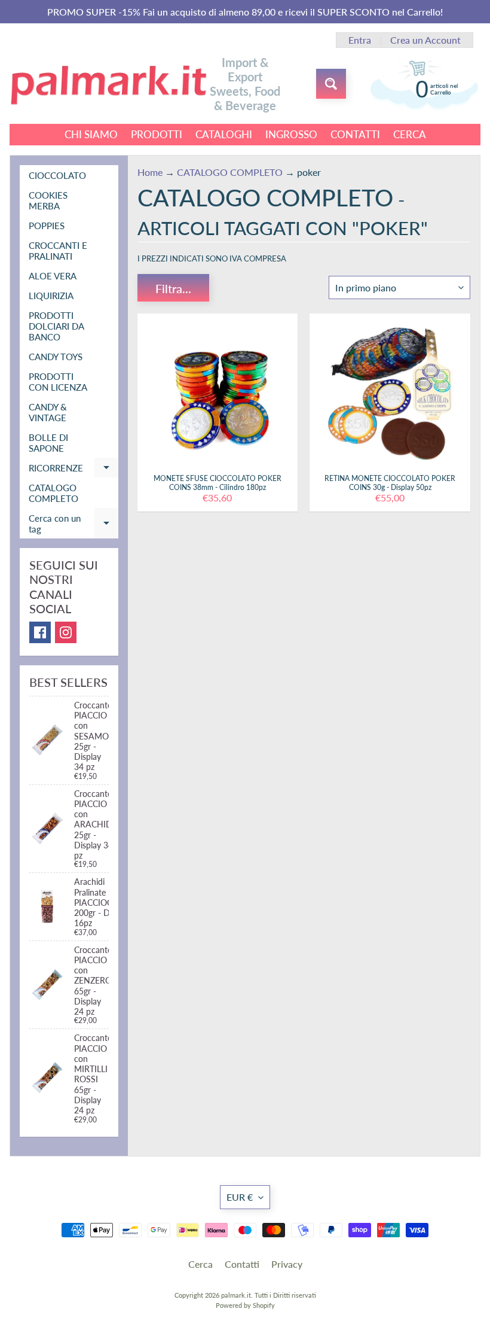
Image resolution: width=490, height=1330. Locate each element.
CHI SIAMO (91, 134)
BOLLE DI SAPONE (48, 443)
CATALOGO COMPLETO (53, 493)
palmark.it (236, 1295)
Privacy (286, 1264)
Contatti (242, 1264)
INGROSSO (291, 134)
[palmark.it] (108, 84)
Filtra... (173, 288)
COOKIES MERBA (48, 200)
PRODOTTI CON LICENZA (58, 381)
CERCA (409, 134)
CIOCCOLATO (57, 175)
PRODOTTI (156, 134)
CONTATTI (355, 134)
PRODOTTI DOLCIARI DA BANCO (56, 326)
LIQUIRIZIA (51, 295)
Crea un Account (425, 40)
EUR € (239, 1197)
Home (150, 172)
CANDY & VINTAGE (48, 412)
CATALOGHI (223, 134)
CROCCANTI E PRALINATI (58, 250)
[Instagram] (65, 632)
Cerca (200, 1264)
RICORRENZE (73, 469)
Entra (359, 40)
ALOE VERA (52, 275)
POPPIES (47, 225)
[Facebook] (40, 632)
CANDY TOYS (55, 356)
